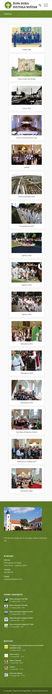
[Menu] (44, 5)
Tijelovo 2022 (27, 255)
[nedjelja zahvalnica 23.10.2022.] (26, 478)
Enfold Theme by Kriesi (40, 691)
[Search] (38, 5)
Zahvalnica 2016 (26, 373)
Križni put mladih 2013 (26, 196)
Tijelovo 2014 (27, 285)
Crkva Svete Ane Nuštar (27, 79)
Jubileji (26, 167)
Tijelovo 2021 (27, 314)
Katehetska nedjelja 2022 (26, 461)
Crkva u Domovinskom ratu (26, 138)
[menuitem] (38, 5)
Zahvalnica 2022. (26, 491)
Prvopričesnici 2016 (26, 226)
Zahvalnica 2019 (26, 403)
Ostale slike (26, 49)
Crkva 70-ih (26, 108)
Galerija (8, 14)
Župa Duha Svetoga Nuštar (22, 691)
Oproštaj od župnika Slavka (26, 432)
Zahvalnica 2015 (26, 344)
